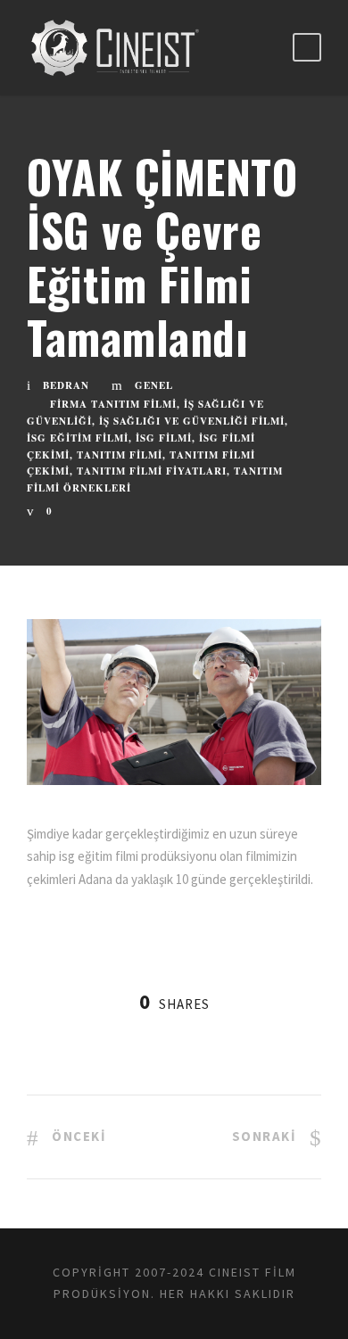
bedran (66, 385)
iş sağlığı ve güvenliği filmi (192, 421)
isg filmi (164, 438)
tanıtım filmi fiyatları (152, 471)
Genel (154, 385)
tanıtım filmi (119, 455)
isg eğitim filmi (77, 438)
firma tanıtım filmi (113, 404)
